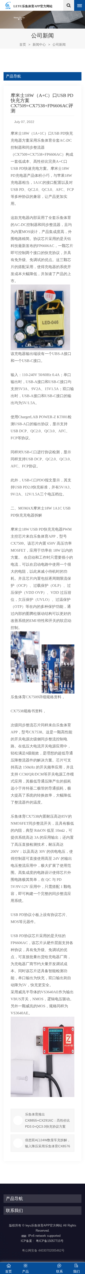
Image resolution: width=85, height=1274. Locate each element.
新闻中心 (39, 44)
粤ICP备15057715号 (50, 1241)
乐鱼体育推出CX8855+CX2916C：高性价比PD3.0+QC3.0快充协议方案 (47, 1120)
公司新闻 (59, 44)
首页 (24, 44)
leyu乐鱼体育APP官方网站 (32, 6)
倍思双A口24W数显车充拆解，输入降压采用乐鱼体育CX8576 (47, 1143)
